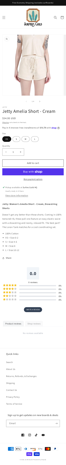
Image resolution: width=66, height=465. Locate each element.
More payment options (33, 179)
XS (7, 139)
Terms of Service (14, 403)
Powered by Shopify (39, 459)
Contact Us (11, 390)
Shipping (5, 122)
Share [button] (9, 257)
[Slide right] (39, 101)
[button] (3, 17)
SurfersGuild (29, 459)
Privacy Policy (12, 397)
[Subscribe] (56, 423)
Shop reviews (34, 323)
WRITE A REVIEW (33, 309)
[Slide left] (26, 101)
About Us (10, 369)
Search (9, 362)
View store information (16, 195)
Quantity (6, 146)
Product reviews (13, 323)
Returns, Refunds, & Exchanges (21, 376)
